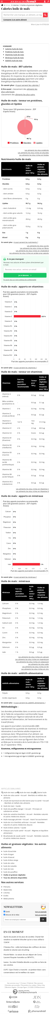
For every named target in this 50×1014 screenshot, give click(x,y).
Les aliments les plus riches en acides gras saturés (29, 253)
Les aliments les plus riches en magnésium (32, 659)
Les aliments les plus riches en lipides (34, 155)
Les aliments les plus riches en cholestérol (32, 251)
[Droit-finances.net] (37, 1002)
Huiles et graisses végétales (32, 5)
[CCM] (13, 997)
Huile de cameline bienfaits (14, 814)
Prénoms (6, 887)
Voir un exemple (40, 912)
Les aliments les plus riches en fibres (34, 248)
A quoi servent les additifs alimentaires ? (29, 703)
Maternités (7, 890)
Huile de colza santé (11, 795)
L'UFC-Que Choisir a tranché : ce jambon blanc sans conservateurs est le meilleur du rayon (25, 971)
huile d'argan (8, 854)
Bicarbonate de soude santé (14, 836)
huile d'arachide (9, 851)
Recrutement (39, 983)
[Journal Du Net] (37, 997)
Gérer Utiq (41, 985)
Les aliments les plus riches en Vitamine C (32, 489)
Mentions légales (11, 987)
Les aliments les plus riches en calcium (33, 657)
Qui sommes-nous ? (13, 983)
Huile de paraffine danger (13, 809)
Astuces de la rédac (12, 915)
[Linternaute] (13, 1002)
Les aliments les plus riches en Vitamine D (32, 491)
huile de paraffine (10, 872)
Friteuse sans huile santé (13, 830)
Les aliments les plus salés (38, 664)
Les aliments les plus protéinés (37, 150)
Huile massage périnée (12, 819)
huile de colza (8, 863)
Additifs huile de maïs (13, 60)
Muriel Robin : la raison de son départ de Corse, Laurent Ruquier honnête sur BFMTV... (23, 956)
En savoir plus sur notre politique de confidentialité (19, 280)
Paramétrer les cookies (28, 985)
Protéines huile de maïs (14, 52)
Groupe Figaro (22, 987)
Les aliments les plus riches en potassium (32, 662)
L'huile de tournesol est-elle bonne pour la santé (22, 801)
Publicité (30, 983)
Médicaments (8, 899)
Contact (23, 983)
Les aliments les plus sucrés (38, 246)
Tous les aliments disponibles (15, 878)
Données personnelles (12, 985)
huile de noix (8, 869)
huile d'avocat (8, 857)
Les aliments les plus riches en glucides (33, 153)
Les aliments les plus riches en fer (35, 667)
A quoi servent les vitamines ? (25, 368)
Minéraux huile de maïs (14, 58)
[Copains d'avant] (13, 1006)
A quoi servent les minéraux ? (25, 577)
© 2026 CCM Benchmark (37, 987)
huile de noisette (10, 866)
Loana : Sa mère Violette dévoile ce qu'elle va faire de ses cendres (25, 963)
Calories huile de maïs (14, 49)
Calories (16, 5)
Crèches (6, 893)
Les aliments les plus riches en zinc (35, 669)
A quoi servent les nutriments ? (26, 242)
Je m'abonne (23, 275)
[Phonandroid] (37, 1011)
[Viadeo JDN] (37, 1006)
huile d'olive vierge (10, 860)
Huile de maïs (8, 806)
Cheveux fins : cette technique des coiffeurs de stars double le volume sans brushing (25, 948)
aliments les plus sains (25, 94)
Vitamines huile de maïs (14, 55)
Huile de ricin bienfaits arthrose (15, 822)
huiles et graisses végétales (13, 79)
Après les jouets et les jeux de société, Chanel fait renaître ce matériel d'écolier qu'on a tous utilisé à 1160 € (24, 939)
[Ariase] (13, 1011)
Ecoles (5, 896)
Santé (7, 912)
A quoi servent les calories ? (28, 85)
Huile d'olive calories (11, 828)
